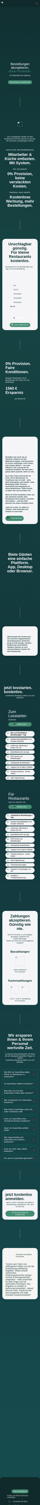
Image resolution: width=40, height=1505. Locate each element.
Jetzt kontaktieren (20, 1491)
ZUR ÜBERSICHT (21, 325)
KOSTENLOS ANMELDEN (20, 82)
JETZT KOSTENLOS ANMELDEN (20, 1214)
